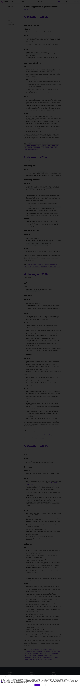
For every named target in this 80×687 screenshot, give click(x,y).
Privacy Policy (3, 681)
